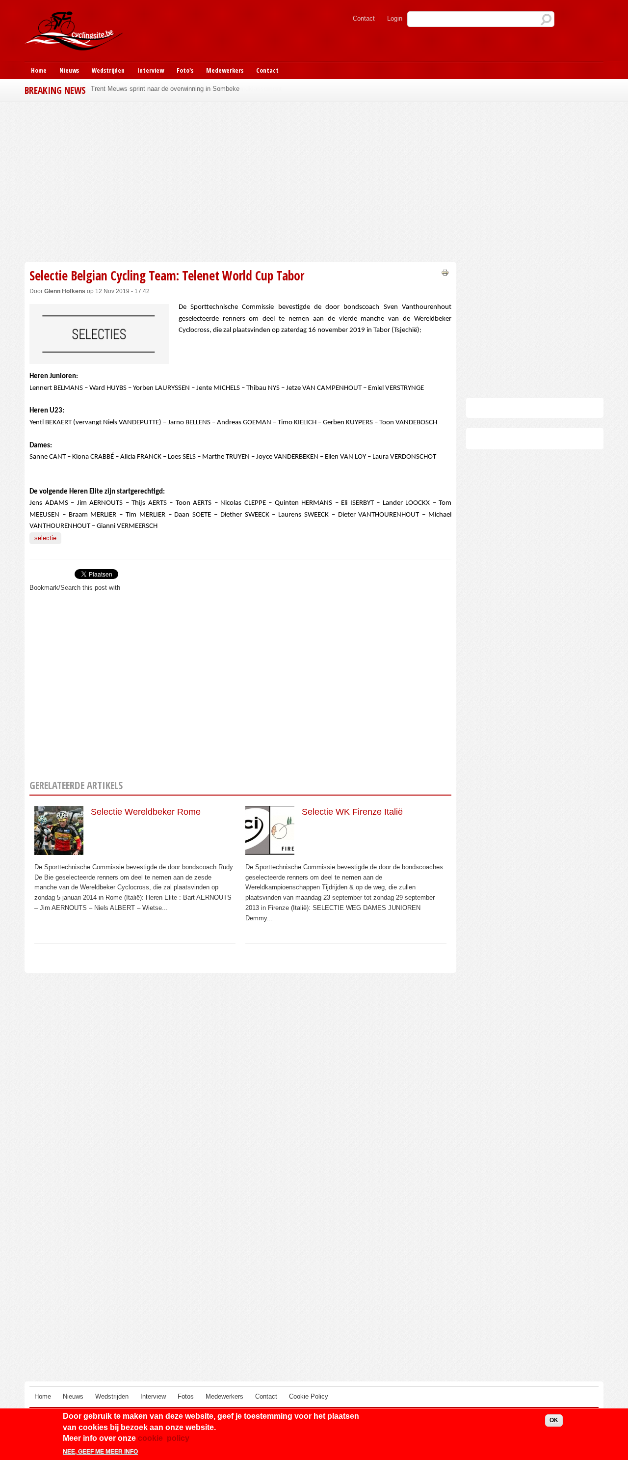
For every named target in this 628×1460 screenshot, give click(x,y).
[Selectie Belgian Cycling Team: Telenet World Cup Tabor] (99, 358)
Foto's (185, 70)
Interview (150, 70)
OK (554, 1420)
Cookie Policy (308, 1396)
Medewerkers (224, 70)
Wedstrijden (108, 70)
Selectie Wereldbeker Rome (146, 812)
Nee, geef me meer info (100, 1451)
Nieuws (69, 70)
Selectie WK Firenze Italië (352, 812)
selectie (45, 538)
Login (394, 18)
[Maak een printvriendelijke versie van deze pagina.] (445, 271)
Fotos (186, 1396)
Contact (364, 18)
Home (39, 70)
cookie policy (163, 1438)
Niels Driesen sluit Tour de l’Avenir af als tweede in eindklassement (186, 88)
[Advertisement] (240, 180)
